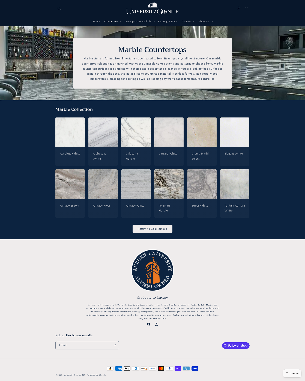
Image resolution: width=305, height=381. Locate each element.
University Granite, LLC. (75, 375)
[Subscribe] (115, 345)
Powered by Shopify (96, 375)
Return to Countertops (152, 228)
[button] (59, 8)
